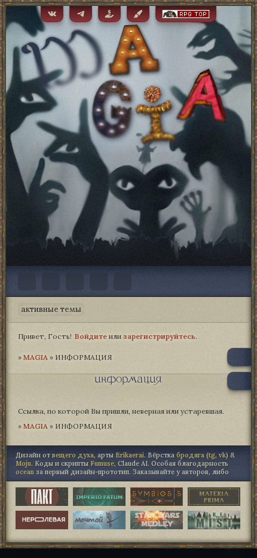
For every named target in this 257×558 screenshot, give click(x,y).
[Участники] (51, 281)
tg (212, 455)
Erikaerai (129, 455)
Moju (23, 463)
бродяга (190, 455)
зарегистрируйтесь (159, 336)
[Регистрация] (99, 281)
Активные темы (51, 309)
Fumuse (102, 463)
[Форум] (27, 281)
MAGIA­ (35, 357)
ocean (25, 472)
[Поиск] (75, 281)
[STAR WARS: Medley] (156, 520)
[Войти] (122, 281)
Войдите (91, 336)
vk (222, 455)
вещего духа (73, 455)
